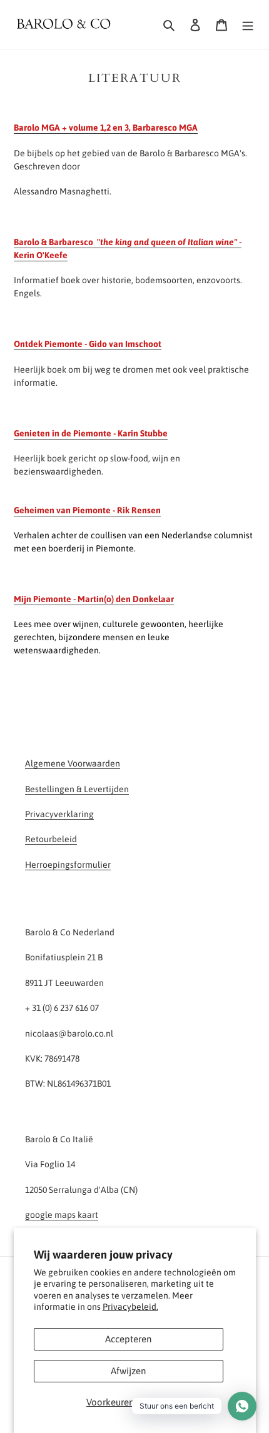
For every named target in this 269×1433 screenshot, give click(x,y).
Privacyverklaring (59, 814)
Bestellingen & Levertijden (77, 789)
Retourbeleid (51, 839)
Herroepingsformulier (68, 865)
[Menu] (248, 24)
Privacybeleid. (130, 1307)
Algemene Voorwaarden (72, 763)
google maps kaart (61, 1215)
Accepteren (128, 1339)
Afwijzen (128, 1370)
